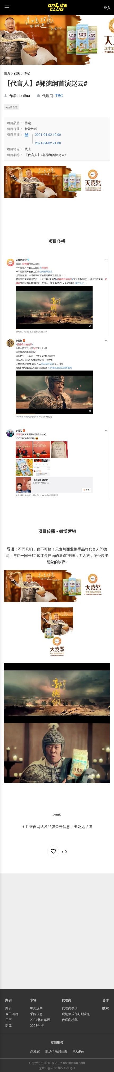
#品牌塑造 (12, 107)
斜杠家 (35, 1051)
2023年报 (37, 1025)
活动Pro (78, 1051)
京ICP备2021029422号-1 (57, 1068)
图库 (8, 1025)
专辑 (33, 1000)
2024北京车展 (40, 1019)
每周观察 (36, 1008)
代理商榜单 (70, 1019)
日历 (8, 1019)
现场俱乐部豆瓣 (56, 1051)
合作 (105, 1000)
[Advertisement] (57, 930)
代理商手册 (70, 1008)
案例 (17, 73)
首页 (7, 73)
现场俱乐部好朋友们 (76, 1013)
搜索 (105, 1008)
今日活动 (11, 1013)
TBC (59, 95)
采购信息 (36, 1013)
